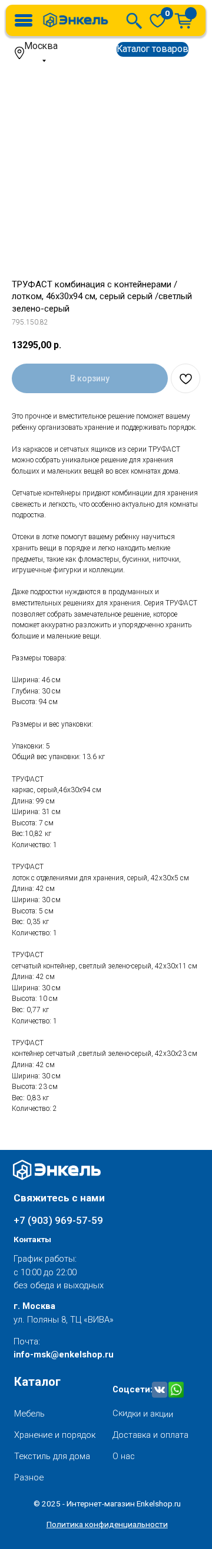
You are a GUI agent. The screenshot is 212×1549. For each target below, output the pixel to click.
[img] (157, 20)
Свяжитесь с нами (59, 1198)
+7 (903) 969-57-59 (58, 1220)
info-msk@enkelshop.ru (64, 1354)
